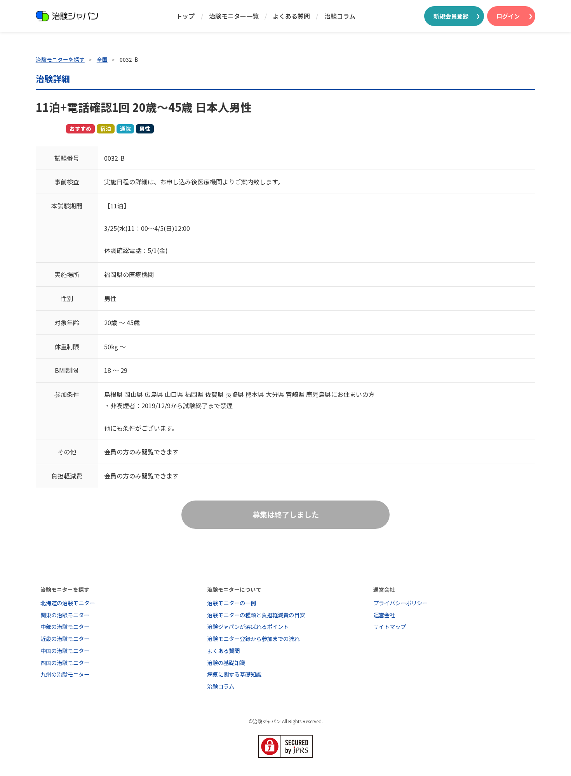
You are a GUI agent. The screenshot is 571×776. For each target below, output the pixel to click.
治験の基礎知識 (226, 662)
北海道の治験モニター (67, 603)
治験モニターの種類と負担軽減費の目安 (256, 615)
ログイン (508, 16)
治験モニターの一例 (231, 603)
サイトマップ (389, 626)
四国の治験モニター (64, 662)
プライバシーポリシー (400, 603)
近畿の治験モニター (64, 638)
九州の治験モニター (64, 674)
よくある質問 (291, 16)
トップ (185, 16)
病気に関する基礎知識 (234, 674)
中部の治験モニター (64, 626)
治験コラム (339, 16)
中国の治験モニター (64, 650)
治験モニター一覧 (234, 16)
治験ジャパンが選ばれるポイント (248, 626)
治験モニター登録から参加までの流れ (253, 638)
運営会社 (384, 615)
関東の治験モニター (64, 615)
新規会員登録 (450, 16)
